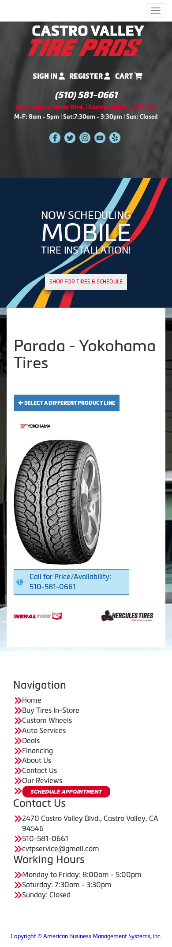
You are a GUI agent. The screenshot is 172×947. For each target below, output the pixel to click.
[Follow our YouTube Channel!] (99, 137)
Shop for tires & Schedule (86, 282)
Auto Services (44, 730)
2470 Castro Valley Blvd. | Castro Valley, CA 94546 (86, 107)
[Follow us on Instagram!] (84, 137)
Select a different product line (69, 403)
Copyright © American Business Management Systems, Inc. (86, 936)
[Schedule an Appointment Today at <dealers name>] (66, 792)
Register (86, 76)
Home (31, 700)
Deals (31, 740)
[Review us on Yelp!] (114, 137)
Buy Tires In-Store (50, 710)
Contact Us (39, 770)
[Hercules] (109, 615)
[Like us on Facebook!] (54, 137)
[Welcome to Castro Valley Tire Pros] (86, 40)
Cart (125, 76)
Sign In (46, 76)
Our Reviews (42, 780)
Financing (37, 751)
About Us (36, 760)
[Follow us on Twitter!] (69, 137)
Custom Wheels (47, 720)
